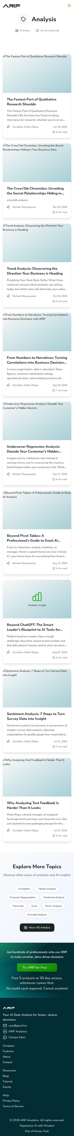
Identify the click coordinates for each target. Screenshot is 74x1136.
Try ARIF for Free (37, 967)
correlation (24, 888)
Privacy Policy (11, 1101)
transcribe (18, 906)
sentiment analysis (54, 897)
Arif (11, 5)
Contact (7, 1062)
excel (34, 906)
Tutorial (7, 1081)
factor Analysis (53, 906)
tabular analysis (47, 888)
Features (8, 1051)
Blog (6, 1076)
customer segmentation (23, 897)
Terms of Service (13, 1106)
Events (7, 1087)
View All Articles (39, 927)
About (6, 1057)
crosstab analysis (37, 914)
